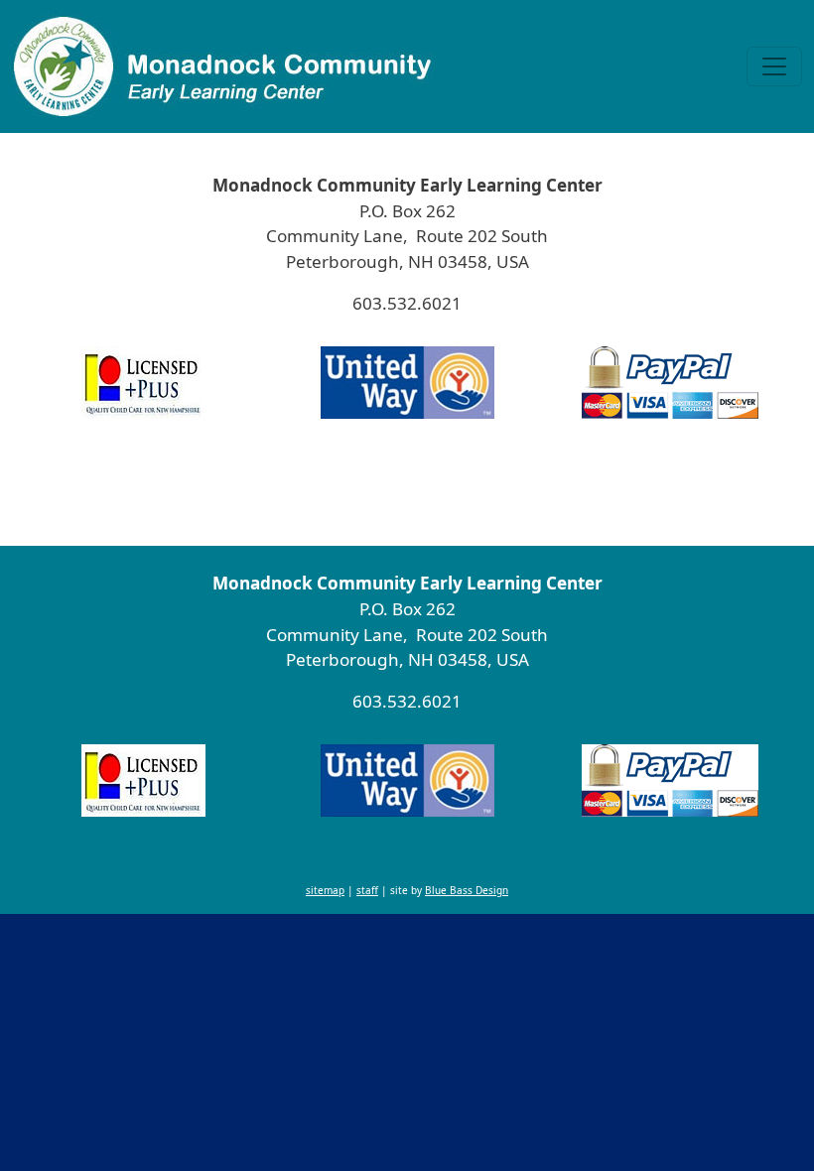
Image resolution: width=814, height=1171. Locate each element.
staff (367, 492)
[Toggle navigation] (774, 66)
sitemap (325, 492)
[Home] (224, 66)
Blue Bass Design (466, 492)
